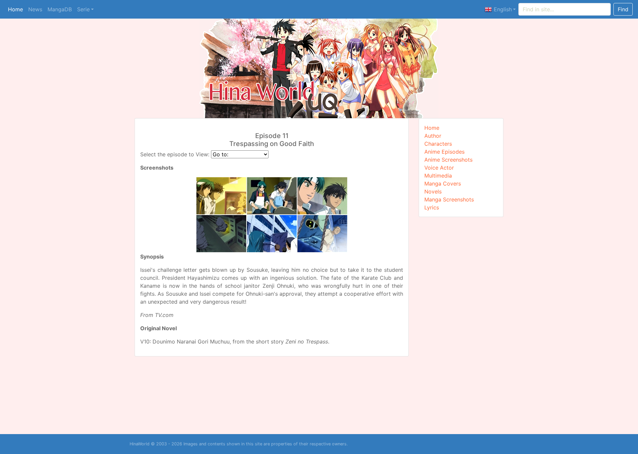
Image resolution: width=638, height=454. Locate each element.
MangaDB (60, 9)
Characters (438, 143)
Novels (433, 191)
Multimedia (438, 175)
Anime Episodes (444, 151)
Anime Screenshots (448, 159)
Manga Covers (442, 183)
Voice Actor (439, 167)
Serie (83, 9)
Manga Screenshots (449, 199)
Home (15, 9)
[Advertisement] (461, 324)
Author (432, 135)
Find (623, 9)
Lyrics (431, 207)
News (35, 9)
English (502, 9)
